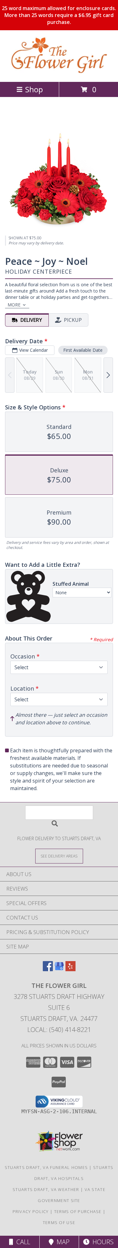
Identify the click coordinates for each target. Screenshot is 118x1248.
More (14, 305)
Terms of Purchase (78, 1211)
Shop (34, 89)
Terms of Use (59, 1222)
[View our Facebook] (48, 969)
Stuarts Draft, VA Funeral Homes (46, 1167)
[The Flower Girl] (59, 73)
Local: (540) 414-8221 (59, 1029)
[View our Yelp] (70, 969)
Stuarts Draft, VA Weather (46, 1189)
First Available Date (83, 350)
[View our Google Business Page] (59, 969)
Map (61, 1242)
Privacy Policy (31, 1211)
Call (21, 1242)
